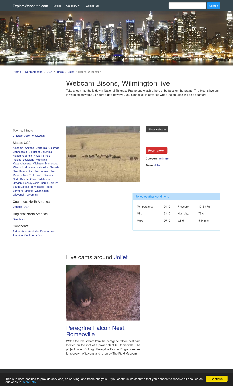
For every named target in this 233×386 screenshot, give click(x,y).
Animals (164, 158)
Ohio (33, 179)
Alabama (18, 148)
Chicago (18, 135)
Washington (42, 190)
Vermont (18, 190)
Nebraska (42, 167)
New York (29, 175)
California (41, 148)
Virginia (28, 190)
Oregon (17, 183)
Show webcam (157, 129)
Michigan (38, 163)
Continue (217, 378)
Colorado (53, 148)
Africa (16, 231)
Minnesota (51, 163)
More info (29, 381)
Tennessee (37, 186)
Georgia (27, 155)
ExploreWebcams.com (30, 5)
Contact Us (92, 5)
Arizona (29, 148)
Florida (17, 155)
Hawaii (37, 155)
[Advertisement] (33, 101)
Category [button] (71, 5)
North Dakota (21, 179)
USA (49, 71)
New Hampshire (22, 171)
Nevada (54, 167)
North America (33, 71)
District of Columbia (40, 152)
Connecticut (20, 152)
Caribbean (19, 219)
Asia (24, 231)
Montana (30, 167)
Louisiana (28, 159)
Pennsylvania (31, 183)
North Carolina (45, 175)
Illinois (60, 71)
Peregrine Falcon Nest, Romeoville (96, 330)
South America (33, 235)
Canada (17, 206)
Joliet (71, 71)
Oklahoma (43, 179)
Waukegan (38, 135)
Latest (57, 5)
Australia (33, 231)
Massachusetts (22, 163)
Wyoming (32, 194)
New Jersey (41, 171)
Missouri (18, 167)
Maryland (41, 159)
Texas (49, 186)
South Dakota (21, 186)
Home (17, 71)
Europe (44, 231)
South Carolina (49, 183)
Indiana (17, 159)
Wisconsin (19, 194)
